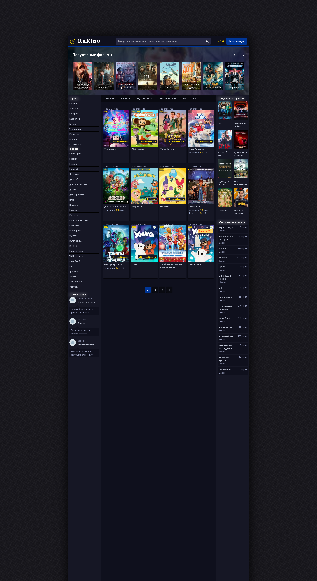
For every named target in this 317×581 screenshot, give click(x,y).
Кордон (223, 257)
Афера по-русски (86, 301)
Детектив (74, 174)
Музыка (73, 235)
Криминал (74, 225)
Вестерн (73, 163)
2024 (194, 98)
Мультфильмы (145, 98)
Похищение (225, 369)
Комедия (74, 209)
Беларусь (74, 113)
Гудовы (223, 266)
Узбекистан (75, 129)
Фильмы (111, 98)
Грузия (72, 123)
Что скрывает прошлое (226, 307)
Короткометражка (78, 220)
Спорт (72, 266)
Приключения (76, 250)
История (73, 204)
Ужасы (72, 276)
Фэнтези (73, 286)
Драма (72, 189)
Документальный (78, 184)
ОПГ (221, 287)
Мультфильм (75, 240)
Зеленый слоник (86, 344)
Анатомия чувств (224, 359)
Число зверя (225, 296)
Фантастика (75, 281)
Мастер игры (225, 327)
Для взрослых (76, 194)
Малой (222, 248)
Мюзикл (73, 245)
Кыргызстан (75, 144)
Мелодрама (75, 230)
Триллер (73, 271)
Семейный (74, 261)
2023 (183, 98)
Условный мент (227, 336)
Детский (73, 179)
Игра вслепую (226, 227)
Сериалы (126, 98)
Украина (73, 108)
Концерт (73, 215)
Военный (73, 169)
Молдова (74, 139)
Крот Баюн (224, 318)
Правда (81, 323)
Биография (75, 153)
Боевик (73, 158)
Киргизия (74, 134)
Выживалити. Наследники (226, 347)
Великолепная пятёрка (226, 238)
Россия (73, 103)
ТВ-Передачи (168, 98)
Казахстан (74, 118)
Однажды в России (225, 277)
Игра (71, 199)
